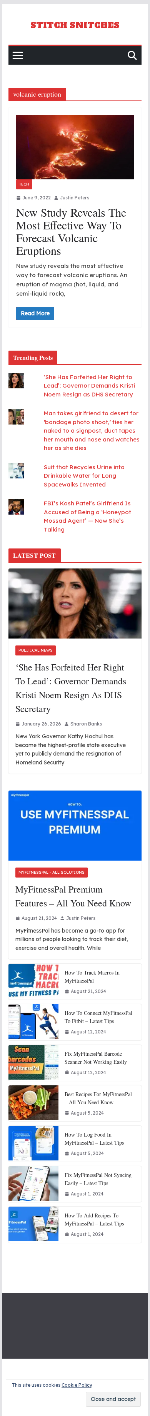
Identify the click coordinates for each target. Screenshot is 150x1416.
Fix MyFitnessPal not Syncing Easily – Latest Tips (98, 1179)
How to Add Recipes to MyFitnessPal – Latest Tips (94, 1219)
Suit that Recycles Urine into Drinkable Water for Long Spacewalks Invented (84, 475)
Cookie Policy (77, 1385)
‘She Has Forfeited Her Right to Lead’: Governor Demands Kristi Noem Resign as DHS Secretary (89, 385)
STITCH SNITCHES (75, 25)
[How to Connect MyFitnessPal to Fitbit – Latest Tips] (33, 1022)
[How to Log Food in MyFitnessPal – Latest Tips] (33, 1144)
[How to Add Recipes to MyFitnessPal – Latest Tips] (33, 1224)
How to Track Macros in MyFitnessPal (92, 976)
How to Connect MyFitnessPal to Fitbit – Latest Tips (98, 1017)
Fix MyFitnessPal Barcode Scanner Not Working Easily (96, 1057)
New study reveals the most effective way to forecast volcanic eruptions (71, 231)
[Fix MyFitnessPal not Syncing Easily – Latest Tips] (33, 1184)
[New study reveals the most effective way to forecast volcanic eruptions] (75, 147)
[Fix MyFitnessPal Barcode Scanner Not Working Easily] (33, 1063)
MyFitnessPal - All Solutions (51, 872)
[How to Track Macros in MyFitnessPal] (33, 982)
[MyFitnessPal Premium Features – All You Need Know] (75, 826)
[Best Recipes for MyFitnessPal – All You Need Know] (33, 1103)
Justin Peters (74, 198)
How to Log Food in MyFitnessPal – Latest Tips (94, 1138)
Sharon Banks (86, 724)
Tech (24, 184)
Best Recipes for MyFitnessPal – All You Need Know (98, 1098)
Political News (35, 650)
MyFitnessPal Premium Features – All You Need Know (73, 896)
